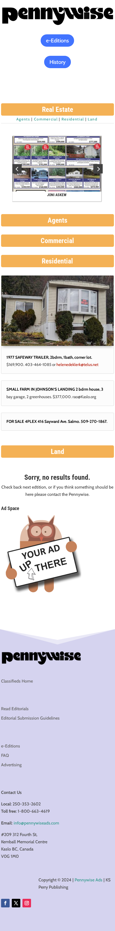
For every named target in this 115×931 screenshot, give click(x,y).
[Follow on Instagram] (26, 903)
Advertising (11, 764)
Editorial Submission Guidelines (30, 718)
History (57, 62)
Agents (23, 119)
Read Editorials (15, 708)
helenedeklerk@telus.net (77, 364)
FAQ (5, 755)
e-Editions (57, 40)
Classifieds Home (17, 681)
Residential (73, 119)
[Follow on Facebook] (5, 903)
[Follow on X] (16, 903)
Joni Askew (57, 195)
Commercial (46, 119)
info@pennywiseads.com (36, 823)
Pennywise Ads (88, 879)
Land (93, 119)
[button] (98, 168)
